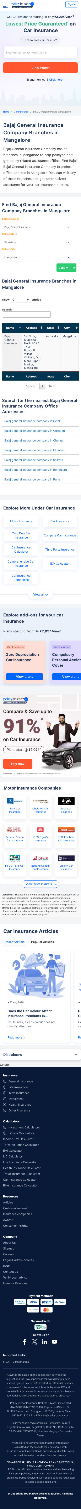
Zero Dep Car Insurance (21, 535)
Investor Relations (15, 1283)
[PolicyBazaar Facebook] (24, 1341)
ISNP (6, 1266)
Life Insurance (18, 1087)
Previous (30, 386)
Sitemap (8, 1248)
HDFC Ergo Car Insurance (40, 839)
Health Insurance (20, 1104)
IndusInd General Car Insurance (40, 867)
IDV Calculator (60, 563)
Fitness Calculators (21, 1133)
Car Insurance (21, 111)
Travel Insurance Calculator (21, 1173)
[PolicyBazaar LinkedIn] (44, 1341)
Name (10, 327)
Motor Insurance (21, 521)
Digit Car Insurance (66, 810)
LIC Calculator (12, 1156)
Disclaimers (12, 1055)
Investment (16, 1098)
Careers (8, 1254)
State (50, 327)
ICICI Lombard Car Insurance (66, 839)
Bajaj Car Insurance (15, 810)
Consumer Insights (15, 1225)
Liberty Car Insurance (66, 867)
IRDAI (6, 1361)
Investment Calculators (24, 1127)
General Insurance (21, 1081)
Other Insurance (19, 1110)
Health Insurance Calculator (21, 1168)
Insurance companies (17, 1214)
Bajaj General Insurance (10, 340)
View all (38, 594)
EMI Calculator (13, 1150)
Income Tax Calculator (18, 1139)
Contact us (10, 1271)
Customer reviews (15, 1208)
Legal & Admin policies (18, 1260)
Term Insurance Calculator (21, 1144)
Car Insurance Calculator (21, 549)
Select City (8, 249)
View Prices (40, 68)
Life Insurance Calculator (20, 1162)
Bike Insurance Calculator (20, 1185)
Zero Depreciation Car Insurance (22, 657)
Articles (8, 1202)
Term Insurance (19, 1093)
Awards (8, 1220)
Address (31, 327)
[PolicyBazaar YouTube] (54, 1341)
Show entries (21, 299)
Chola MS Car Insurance (40, 810)
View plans (24, 676)
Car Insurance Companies (21, 577)
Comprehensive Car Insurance (21, 563)
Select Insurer (10, 218)
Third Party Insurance (60, 549)
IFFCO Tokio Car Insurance (14, 867)
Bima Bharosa (21, 1361)
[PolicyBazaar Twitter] (34, 1341)
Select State (9, 233)
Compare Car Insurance (60, 535)
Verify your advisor (15, 1277)
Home (6, 111)
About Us (9, 1242)
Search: (7, 309)
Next (52, 386)
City (67, 327)
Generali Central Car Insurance (14, 839)
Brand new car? (44, 79)
